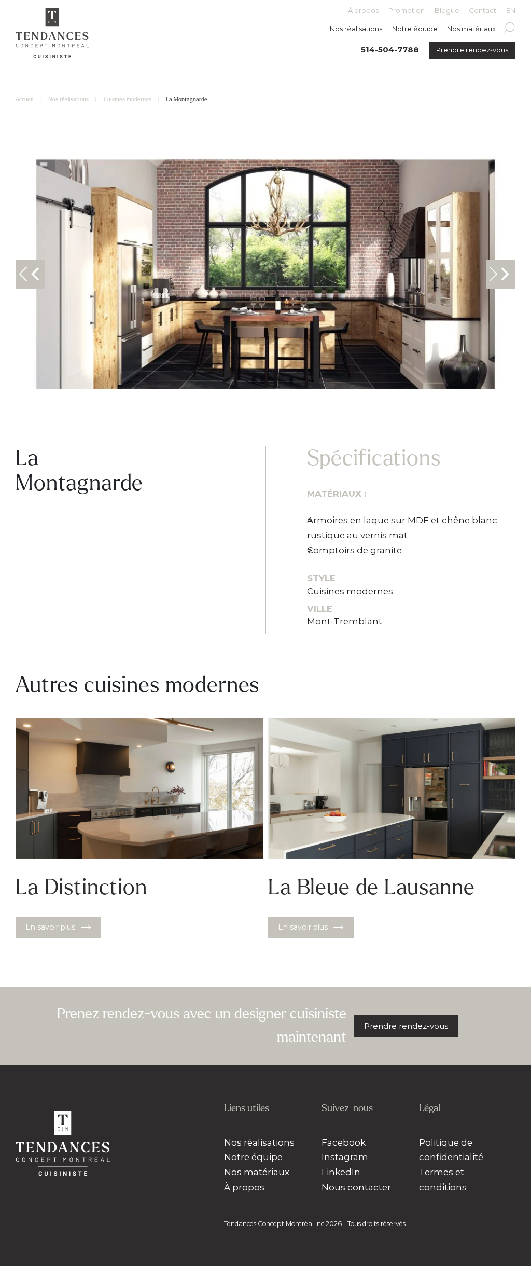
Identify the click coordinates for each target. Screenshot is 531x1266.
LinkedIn (341, 1172)
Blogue (447, 10)
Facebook (344, 1142)
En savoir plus (50, 927)
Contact (482, 10)
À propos (363, 10)
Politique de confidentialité (451, 1150)
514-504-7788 (390, 50)
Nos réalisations (356, 28)
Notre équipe (415, 28)
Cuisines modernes (127, 99)
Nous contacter (356, 1187)
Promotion (406, 10)
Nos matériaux (471, 28)
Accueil (24, 99)
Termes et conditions (443, 1179)
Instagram (345, 1157)
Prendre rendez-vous (472, 50)
